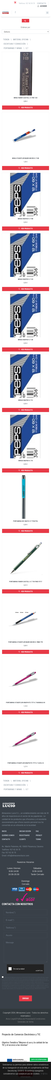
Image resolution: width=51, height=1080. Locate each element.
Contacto (41, 3)
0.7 (27, 48)
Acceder (43, 6)
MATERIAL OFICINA (20, 39)
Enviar (25, 998)
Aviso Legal (10, 1019)
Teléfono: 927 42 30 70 (27, 3)
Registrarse (24, 835)
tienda (6, 39)
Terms (38, 839)
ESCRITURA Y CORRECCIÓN (15, 44)
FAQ (37, 831)
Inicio (4, 831)
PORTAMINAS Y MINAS (13, 48)
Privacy (39, 835)
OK (41, 1073)
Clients (22, 839)
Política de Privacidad (25, 1019)
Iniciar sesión (25, 831)
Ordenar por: (25, 27)
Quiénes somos (8, 835)
